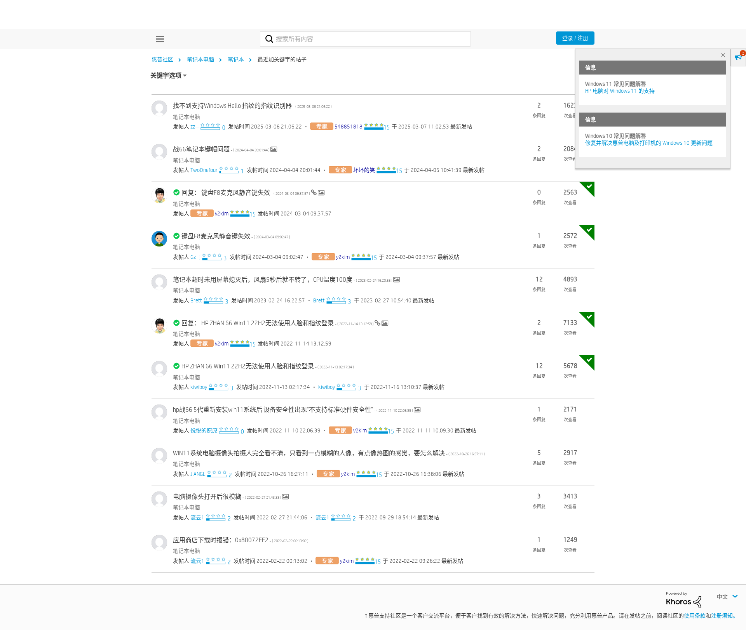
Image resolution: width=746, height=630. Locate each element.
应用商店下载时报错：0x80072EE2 (241, 540)
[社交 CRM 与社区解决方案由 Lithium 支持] (683, 599)
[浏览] (158, 39)
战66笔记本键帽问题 (221, 149)
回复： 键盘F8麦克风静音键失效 (246, 193)
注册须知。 (724, 615)
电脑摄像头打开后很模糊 (227, 497)
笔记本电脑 (200, 59)
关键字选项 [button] (165, 75)
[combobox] (365, 39)
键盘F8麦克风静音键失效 (235, 236)
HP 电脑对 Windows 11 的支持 (620, 90)
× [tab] (723, 55)
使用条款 (695, 615)
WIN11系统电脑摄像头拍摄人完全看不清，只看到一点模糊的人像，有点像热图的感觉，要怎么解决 (329, 453)
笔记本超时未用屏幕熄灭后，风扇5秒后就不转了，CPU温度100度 (283, 280)
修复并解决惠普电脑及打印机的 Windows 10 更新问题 (649, 142)
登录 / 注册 (575, 38)
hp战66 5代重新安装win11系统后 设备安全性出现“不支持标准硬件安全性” (293, 410)
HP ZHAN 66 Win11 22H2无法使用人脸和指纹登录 (267, 366)
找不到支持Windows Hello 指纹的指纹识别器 (252, 106)
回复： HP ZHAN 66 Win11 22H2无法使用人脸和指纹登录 (278, 323)
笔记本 (236, 59)
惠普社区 (162, 59)
